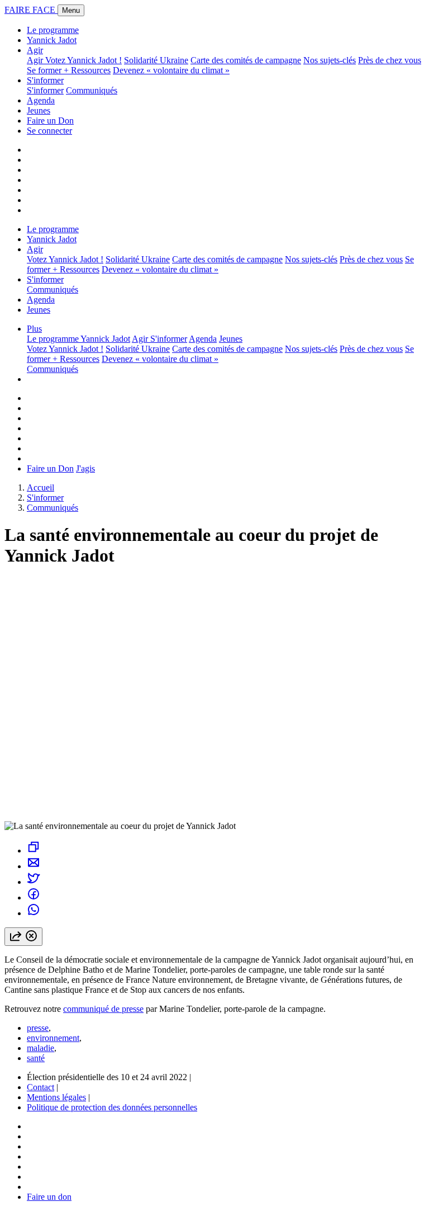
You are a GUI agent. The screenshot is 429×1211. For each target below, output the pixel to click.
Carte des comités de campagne (245, 60)
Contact (40, 1087)
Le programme (53, 30)
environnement (53, 1038)
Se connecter (49, 130)
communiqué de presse (103, 1009)
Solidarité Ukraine (156, 60)
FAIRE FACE (31, 10)
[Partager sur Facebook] (33, 897)
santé (36, 1058)
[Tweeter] (33, 882)
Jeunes (38, 110)
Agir (35, 50)
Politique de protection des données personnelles (112, 1107)
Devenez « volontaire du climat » (171, 70)
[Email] (33, 866)
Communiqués (91, 90)
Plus (34, 328)
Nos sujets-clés (329, 60)
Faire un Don (50, 120)
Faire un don (49, 1196)
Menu (71, 10)
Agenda (41, 100)
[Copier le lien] (33, 850)
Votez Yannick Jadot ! (83, 60)
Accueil (40, 487)
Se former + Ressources (69, 70)
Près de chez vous (389, 60)
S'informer (45, 80)
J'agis (85, 468)
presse (38, 1028)
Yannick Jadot (52, 40)
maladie (40, 1048)
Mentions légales (56, 1097)
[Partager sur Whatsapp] (33, 913)
